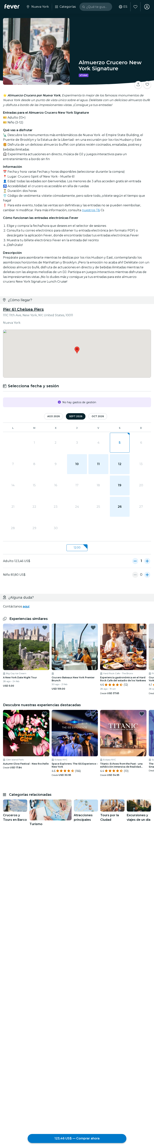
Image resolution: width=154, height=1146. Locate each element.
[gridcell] (120, 443)
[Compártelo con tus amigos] (138, 85)
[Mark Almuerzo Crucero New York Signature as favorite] (147, 85)
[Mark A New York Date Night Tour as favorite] (44, 627)
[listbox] (77, 547)
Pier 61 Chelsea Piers (23, 309)
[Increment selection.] (147, 561)
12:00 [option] (77, 547)
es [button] (125, 6)
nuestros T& (91, 210)
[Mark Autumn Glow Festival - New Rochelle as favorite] (44, 713)
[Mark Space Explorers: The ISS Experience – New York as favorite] (93, 713)
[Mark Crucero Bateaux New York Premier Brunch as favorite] (93, 627)
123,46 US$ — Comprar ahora (77, 1138)
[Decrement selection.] (135, 561)
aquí (26, 606)
